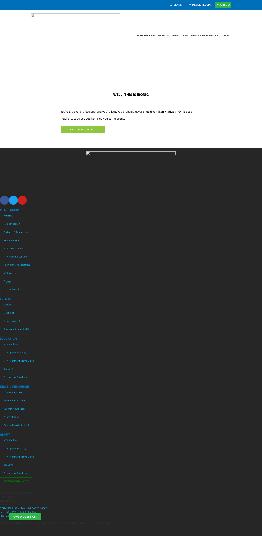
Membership (146, 35)
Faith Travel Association (17, 264)
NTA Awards (10, 273)
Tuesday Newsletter (14, 408)
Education (180, 35)
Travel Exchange (12, 321)
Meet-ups (9, 312)
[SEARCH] (171, 5)
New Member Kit (12, 240)
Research (9, 369)
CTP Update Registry (15, 352)
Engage (8, 281)
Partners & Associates (16, 232)
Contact (8, 304)
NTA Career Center (14, 248)
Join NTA (8, 215)
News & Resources (204, 35)
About (226, 35)
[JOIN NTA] (217, 5)
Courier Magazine (13, 392)
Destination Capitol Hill (16, 425)
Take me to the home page (83, 130)
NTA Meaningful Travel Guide (19, 360)
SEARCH (178, 5)
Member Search (12, 223)
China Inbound (11, 289)
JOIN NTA (224, 5)
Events (163, 35)
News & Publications (14, 400)
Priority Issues (11, 416)
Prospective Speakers (15, 377)
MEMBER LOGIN (201, 5)
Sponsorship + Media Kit (16, 329)
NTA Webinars (11, 344)
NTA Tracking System (15, 256)
